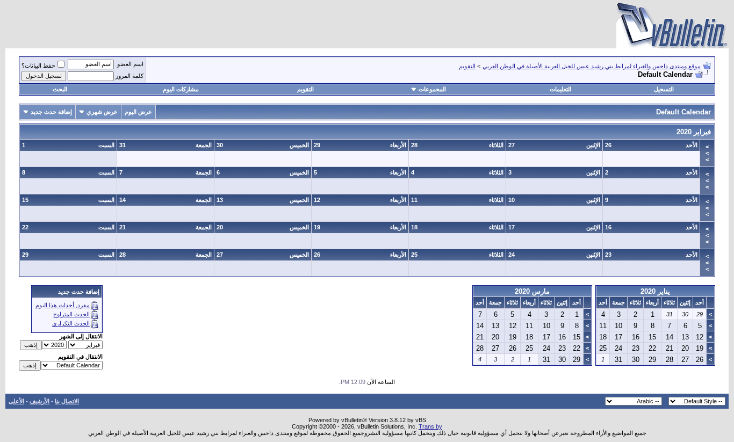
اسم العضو (130, 64)
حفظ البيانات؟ (38, 65)
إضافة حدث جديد (51, 111)
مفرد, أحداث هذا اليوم (62, 305)
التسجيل (664, 89)
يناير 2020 (655, 291)
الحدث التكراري (71, 323)
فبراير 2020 (694, 132)
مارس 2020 (532, 291)
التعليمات (560, 89)
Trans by (430, 426)
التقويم (467, 66)
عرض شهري (102, 111)
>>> (707, 153)
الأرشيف (39, 401)
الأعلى (16, 401)
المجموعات (432, 89)
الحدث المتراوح (71, 314)
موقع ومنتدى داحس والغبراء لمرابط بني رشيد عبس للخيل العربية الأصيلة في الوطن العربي (592, 66)
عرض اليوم (138, 111)
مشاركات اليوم (181, 89)
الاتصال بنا (67, 401)
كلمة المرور (129, 76)
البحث (60, 89)
